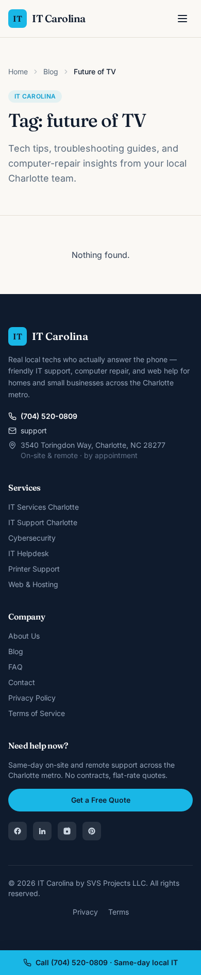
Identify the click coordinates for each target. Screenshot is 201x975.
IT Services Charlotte (43, 506)
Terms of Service (36, 713)
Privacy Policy (32, 697)
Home (18, 71)
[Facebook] (17, 831)
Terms (118, 911)
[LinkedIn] (42, 831)
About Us (24, 635)
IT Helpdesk (28, 553)
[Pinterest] (91, 831)
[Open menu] (182, 18)
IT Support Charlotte (42, 522)
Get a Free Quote (100, 799)
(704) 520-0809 (49, 416)
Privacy (85, 911)
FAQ (15, 666)
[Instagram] (67, 831)
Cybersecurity (32, 537)
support (34, 430)
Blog (50, 71)
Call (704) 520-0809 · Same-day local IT (107, 962)
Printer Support (34, 568)
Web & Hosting (33, 584)
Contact (21, 682)
